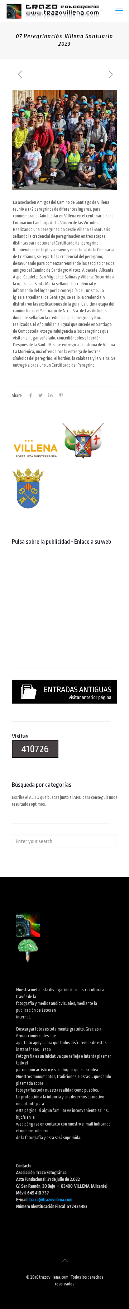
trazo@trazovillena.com (50, 1199)
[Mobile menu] (119, 11)
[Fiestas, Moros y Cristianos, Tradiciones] (52, 11)
